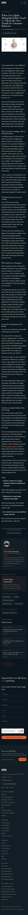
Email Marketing (18, 603)
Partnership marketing (6, 836)
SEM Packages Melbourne (7, 879)
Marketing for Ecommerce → (10, 613)
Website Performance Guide (8, 891)
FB (8, 777)
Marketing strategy (6, 805)
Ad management (5, 822)
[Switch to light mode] (21, 3)
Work (7, 787)
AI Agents (16, 597)
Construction (4, 853)
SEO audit (3, 794)
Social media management (8, 813)
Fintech (3, 843)
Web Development (7, 603)
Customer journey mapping (8, 802)
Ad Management (7, 597)
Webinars (3, 833)
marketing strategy (11, 446)
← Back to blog (8, 664)
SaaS (2, 856)
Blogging (3, 815)
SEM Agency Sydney (6, 876)
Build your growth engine (14, 737)
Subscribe (22, 759)
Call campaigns (5, 828)
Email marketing (5, 825)
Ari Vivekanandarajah (8, 29)
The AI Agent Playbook (6, 886)
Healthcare (4, 859)
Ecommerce (4, 851)
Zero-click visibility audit (7, 797)
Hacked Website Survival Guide (8, 894)
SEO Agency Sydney (6, 868)
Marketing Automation (8, 600)
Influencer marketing (6, 810)
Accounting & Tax (5, 845)
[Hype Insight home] (3, 3)
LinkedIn (4, 777)
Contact (11, 787)
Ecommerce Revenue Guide (8, 889)
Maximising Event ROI (6, 897)
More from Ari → (8, 566)
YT (11, 777)
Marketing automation (6, 799)
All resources (4, 899)
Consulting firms (5, 848)
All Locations (4, 866)
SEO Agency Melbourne (7, 874)
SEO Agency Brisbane (6, 871)
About (3, 787)
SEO (2, 807)
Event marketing (5, 830)
